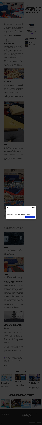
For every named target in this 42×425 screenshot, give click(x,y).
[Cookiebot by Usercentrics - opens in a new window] (32, 207)
